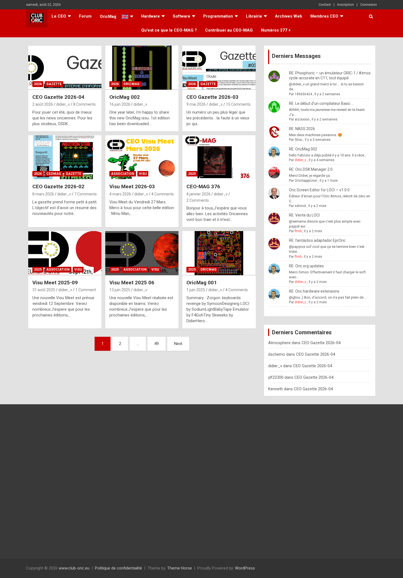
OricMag (131, 84)
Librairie (254, 16)
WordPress (245, 568)
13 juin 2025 (119, 290)
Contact (325, 4)
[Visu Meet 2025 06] (142, 253)
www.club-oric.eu (74, 568)
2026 (38, 84)
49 (156, 343)
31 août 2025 (43, 290)
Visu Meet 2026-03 (132, 186)
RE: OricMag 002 (303, 149)
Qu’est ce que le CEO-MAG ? (169, 30)
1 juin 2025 (195, 290)
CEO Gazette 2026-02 (58, 186)
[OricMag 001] (219, 253)
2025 (192, 174)
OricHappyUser (306, 181)
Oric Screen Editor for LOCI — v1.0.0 (319, 190)
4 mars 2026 (120, 194)
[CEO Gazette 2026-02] (65, 157)
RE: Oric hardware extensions (314, 291)
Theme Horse (179, 568)
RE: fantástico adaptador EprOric (317, 240)
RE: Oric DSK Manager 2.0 (311, 169)
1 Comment (85, 290)
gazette (54, 84)
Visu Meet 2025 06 (131, 282)
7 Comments (85, 194)
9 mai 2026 (196, 104)
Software (181, 16)
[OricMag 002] (142, 68)
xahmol (300, 206)
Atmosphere (279, 342)
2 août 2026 (42, 104)
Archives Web (288, 16)
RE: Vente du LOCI (304, 215)
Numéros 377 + (276, 30)
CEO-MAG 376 (203, 186)
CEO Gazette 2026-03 (212, 97)
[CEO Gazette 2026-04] (65, 68)
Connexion (368, 4)
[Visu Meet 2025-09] (65, 253)
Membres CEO (324, 16)
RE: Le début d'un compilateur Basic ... (321, 103)
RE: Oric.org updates (306, 266)
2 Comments (197, 200)
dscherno (276, 354)
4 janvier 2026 (198, 194)
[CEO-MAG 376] (219, 157)
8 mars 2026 (43, 194)
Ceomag (53, 174)
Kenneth (275, 388)
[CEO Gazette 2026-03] (219, 68)
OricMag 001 (201, 282)
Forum (85, 16)
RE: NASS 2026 (302, 129)
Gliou (298, 140)
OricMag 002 (124, 97)
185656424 (303, 94)
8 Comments (84, 104)
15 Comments (238, 104)
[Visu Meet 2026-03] (142, 157)
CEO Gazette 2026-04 (58, 97)
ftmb (298, 231)
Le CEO (59, 16)
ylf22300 (275, 377)
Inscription (345, 4)
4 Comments (162, 194)
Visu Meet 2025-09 (55, 282)
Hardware (150, 16)
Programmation (218, 16)
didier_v (63, 104)
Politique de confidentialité (118, 568)
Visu (143, 174)
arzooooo (302, 119)
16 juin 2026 (119, 104)
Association (122, 174)
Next (178, 343)
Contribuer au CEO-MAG (229, 30)
